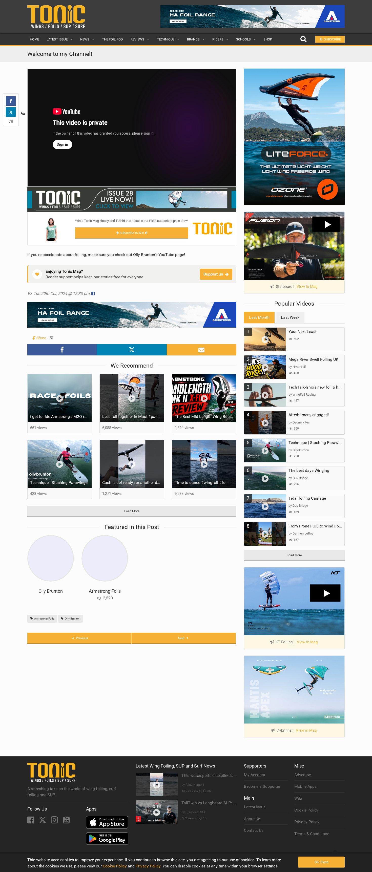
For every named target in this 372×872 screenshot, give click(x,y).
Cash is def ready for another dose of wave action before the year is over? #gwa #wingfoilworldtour (133, 482)
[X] (43, 821)
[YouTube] (66, 821)
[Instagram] (55, 821)
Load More (131, 511)
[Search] (303, 39)
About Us (252, 818)
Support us (213, 274)
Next (181, 638)
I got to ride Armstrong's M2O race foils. (61, 416)
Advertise (302, 774)
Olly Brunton (50, 591)
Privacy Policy (306, 821)
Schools (243, 39)
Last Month (259, 317)
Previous (81, 638)
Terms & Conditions (311, 833)
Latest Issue (57, 39)
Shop (267, 39)
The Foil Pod (112, 39)
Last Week (290, 317)
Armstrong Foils (105, 591)
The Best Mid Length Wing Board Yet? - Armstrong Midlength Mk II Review (205, 416)
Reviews (137, 39)
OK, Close (321, 862)
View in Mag (307, 286)
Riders (217, 39)
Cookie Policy (306, 810)
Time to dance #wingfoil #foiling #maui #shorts (205, 482)
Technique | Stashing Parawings (59, 482)
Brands (193, 39)
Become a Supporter (262, 786)
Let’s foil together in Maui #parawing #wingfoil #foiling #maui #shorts (133, 416)
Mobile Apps (305, 786)
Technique (165, 39)
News (84, 39)
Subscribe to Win (132, 233)
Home (34, 39)
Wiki (298, 798)
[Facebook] (31, 821)
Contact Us (253, 830)
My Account (254, 774)
